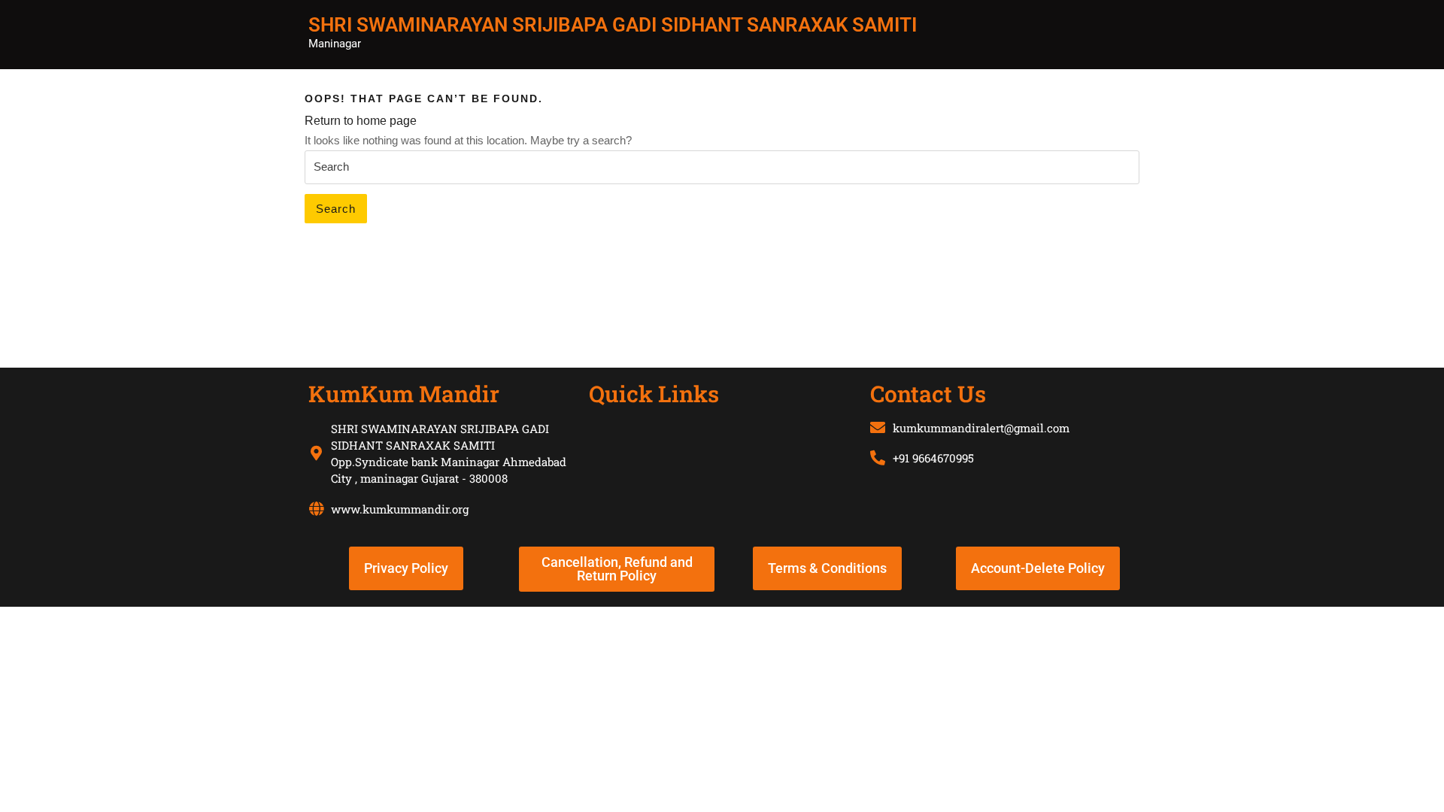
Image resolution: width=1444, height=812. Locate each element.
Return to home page (361, 120)
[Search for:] (722, 167)
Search (336, 208)
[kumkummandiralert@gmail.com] (877, 427)
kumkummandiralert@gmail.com (981, 427)
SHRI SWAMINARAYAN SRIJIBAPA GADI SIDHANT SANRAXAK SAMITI (612, 25)
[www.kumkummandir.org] (315, 509)
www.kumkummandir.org (400, 509)
